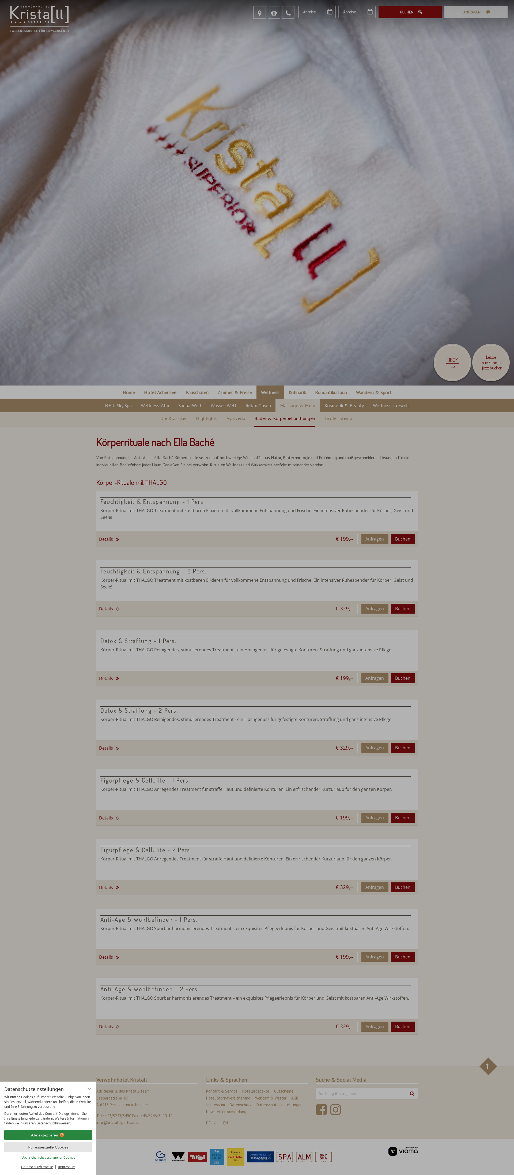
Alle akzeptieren (44, 1135)
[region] (48, 1110)
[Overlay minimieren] (89, 1089)
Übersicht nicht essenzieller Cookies (48, 1157)
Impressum (66, 1167)
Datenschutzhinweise (37, 1167)
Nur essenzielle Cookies (48, 1147)
